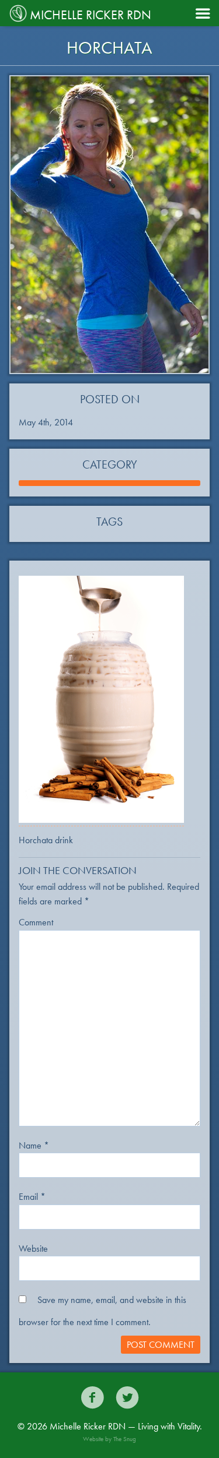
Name (34, 1145)
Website (33, 1248)
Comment (36, 922)
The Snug (124, 1439)
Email (32, 1197)
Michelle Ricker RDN (90, 14)
